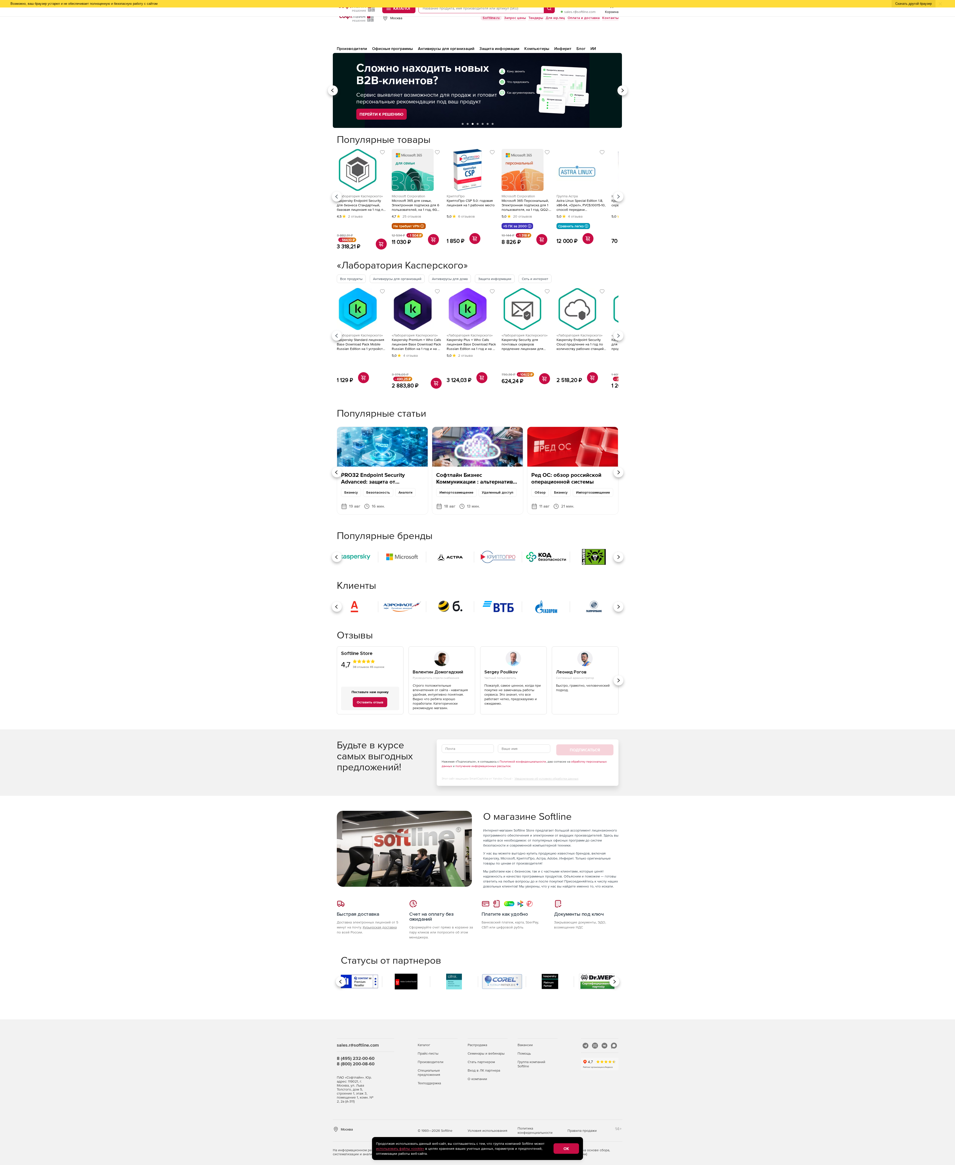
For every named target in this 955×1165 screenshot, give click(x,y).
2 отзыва (355, 216)
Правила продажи (582, 1131)
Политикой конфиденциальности (523, 761)
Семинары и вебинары (486, 1053)
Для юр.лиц (555, 18)
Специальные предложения (429, 1072)
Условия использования (487, 1131)
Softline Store (357, 653)
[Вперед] (618, 197)
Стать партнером (481, 1062)
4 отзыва (575, 216)
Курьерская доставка (380, 927)
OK (566, 1148)
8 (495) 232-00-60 (356, 1058)
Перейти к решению (381, 114)
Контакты (610, 18)
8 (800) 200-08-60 (356, 1063)
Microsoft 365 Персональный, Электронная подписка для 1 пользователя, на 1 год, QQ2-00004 (525, 205)
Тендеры (535, 18)
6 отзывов (466, 216)
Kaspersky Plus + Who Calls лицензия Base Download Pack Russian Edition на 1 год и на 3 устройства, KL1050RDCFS (471, 344)
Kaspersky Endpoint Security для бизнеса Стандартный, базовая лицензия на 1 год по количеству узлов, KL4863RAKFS (361, 205)
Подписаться (585, 750)
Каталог (424, 1045)
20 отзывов (522, 216)
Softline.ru (491, 18)
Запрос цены (515, 18)
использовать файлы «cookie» (400, 1149)
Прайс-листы (428, 1053)
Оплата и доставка (584, 18)
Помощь (524, 1053)
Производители (430, 1062)
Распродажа (477, 1045)
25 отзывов (411, 216)
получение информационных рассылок (483, 766)
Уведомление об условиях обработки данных (546, 778)
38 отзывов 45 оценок (368, 667)
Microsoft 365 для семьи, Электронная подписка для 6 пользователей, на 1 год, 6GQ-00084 (416, 205)
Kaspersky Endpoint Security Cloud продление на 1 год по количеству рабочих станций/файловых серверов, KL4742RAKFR (581, 344)
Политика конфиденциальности (535, 1130)
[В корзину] (381, 244)
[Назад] (337, 197)
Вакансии (525, 1045)
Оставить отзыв (370, 702)
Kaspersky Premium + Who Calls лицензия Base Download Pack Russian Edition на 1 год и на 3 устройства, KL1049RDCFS (416, 344)
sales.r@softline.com (579, 12)
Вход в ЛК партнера (484, 1070)
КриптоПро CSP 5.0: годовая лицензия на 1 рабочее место (471, 203)
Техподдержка (429, 1083)
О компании (477, 1079)
